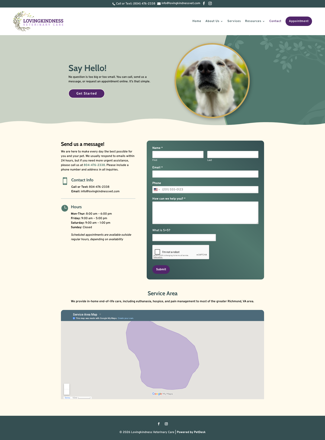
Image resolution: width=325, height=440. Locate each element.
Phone (156, 183)
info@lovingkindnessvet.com (100, 191)
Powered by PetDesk (191, 432)
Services (234, 21)
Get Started (86, 93)
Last (209, 160)
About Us (212, 21)
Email (157, 168)
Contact (275, 21)
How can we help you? (169, 199)
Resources (253, 21)
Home (196, 21)
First (154, 160)
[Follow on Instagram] (166, 424)
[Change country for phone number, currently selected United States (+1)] (156, 189)
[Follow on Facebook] (159, 424)
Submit (161, 269)
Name (157, 148)
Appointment (299, 21)
